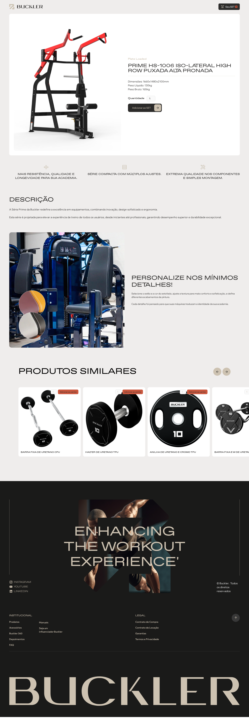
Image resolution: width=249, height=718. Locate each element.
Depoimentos (17, 639)
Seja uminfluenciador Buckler (50, 630)
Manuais (43, 622)
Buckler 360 (15, 633)
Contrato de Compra (146, 621)
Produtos (14, 621)
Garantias (140, 633)
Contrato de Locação (147, 627)
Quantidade (136, 98)
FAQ (11, 644)
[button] (229, 6)
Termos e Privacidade (147, 639)
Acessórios (15, 627)
